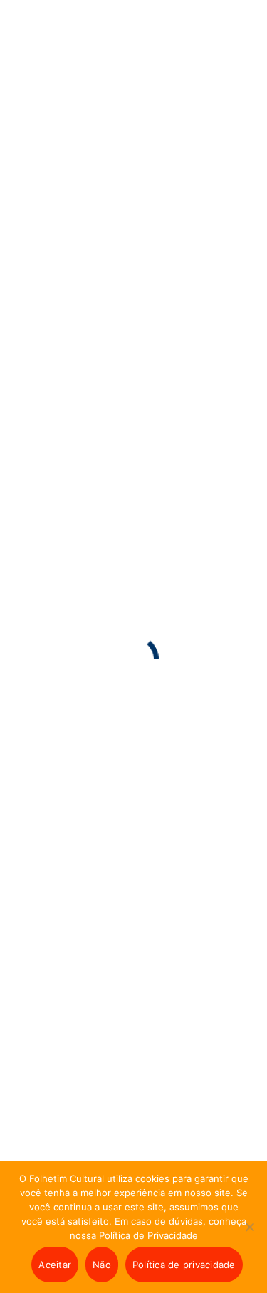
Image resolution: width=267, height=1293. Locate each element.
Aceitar (54, 1264)
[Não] (249, 1237)
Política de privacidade (184, 1264)
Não (102, 1264)
